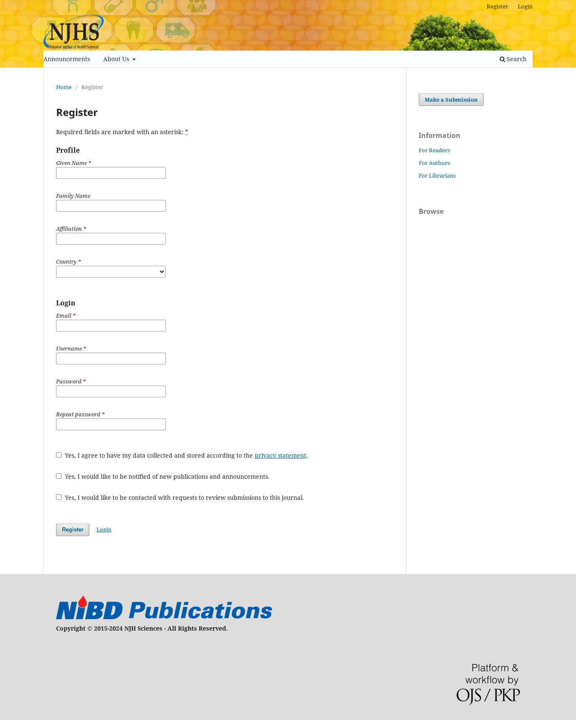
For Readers (434, 150)
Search (516, 59)
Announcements (66, 59)
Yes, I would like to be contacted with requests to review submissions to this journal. (183, 497)
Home (64, 87)
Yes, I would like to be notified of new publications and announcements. (166, 476)
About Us (117, 59)
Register (497, 6)
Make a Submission (451, 99)
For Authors (434, 163)
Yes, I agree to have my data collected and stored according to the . (185, 455)
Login (525, 6)
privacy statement (280, 455)
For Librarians (437, 175)
